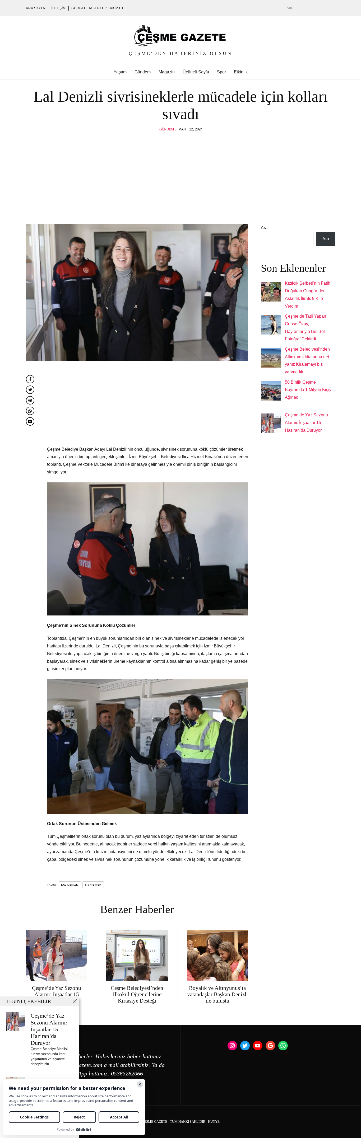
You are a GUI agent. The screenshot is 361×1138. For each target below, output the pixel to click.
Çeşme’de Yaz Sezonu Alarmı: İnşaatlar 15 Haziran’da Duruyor (306, 422)
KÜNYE (214, 1121)
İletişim (58, 8)
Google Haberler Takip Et (97, 8)
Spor (221, 72)
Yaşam (120, 72)
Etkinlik (241, 72)
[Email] (30, 421)
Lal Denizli (70, 884)
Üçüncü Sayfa (196, 72)
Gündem (143, 72)
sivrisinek (93, 884)
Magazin (167, 72)
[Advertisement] (180, 172)
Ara (264, 227)
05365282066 (127, 1073)
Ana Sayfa (35, 8)
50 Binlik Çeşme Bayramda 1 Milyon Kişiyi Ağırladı (308, 390)
